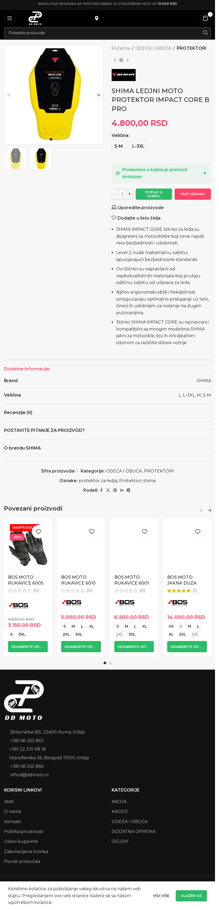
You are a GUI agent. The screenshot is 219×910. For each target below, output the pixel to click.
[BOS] (18, 605)
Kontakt (12, 821)
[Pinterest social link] (115, 490)
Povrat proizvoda (22, 861)
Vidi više (161, 895)
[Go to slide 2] (56, 139)
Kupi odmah (193, 194)
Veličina (120, 135)
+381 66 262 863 (27, 740)
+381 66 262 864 (27, 766)
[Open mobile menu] (9, 18)
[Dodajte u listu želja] (38, 531)
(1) (195, 591)
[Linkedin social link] (122, 490)
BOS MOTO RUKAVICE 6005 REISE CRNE (25, 583)
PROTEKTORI (191, 48)
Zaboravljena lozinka (26, 851)
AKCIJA (119, 801)
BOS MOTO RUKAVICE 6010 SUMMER (78, 583)
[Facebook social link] (101, 490)
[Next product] (127, 60)
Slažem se (191, 895)
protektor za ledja (98, 480)
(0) (36, 591)
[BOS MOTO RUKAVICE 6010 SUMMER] (81, 547)
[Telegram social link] (128, 490)
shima (149, 480)
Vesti (9, 801)
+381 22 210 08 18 (27, 749)
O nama (12, 811)
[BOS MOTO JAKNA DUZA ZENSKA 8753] (187, 547)
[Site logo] (35, 17)
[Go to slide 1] (51, 139)
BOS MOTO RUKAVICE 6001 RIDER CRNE (131, 583)
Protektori (130, 480)
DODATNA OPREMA (133, 831)
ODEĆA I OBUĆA (153, 48)
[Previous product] (115, 60)
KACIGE (120, 811)
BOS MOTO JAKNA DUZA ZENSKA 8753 (182, 583)
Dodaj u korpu (153, 194)
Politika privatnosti (23, 831)
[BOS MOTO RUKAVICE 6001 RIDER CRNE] (134, 547)
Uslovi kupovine (21, 841)
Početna (121, 48)
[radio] (119, 146)
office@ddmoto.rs (29, 774)
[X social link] (108, 490)
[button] (9, 95)
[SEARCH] (205, 33)
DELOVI (120, 841)
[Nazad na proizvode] (121, 60)
